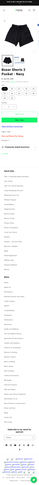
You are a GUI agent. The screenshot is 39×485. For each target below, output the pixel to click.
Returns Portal (9, 218)
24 (26, 89)
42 (12, 98)
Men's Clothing (9, 361)
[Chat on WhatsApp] (34, 480)
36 (26, 93)
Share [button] (6, 153)
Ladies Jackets (9, 301)
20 (12, 89)
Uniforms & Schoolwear (12, 347)
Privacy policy (21, 477)
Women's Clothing (10, 352)
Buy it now (19, 120)
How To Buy (8, 181)
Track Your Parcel (10, 232)
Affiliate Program (10, 200)
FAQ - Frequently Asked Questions (16, 176)
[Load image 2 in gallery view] (19, 60)
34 (19, 93)
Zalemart (13, 475)
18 (5, 89)
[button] (4, 10)
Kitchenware (8, 320)
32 (12, 93)
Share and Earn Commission (12, 126)
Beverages (8, 380)
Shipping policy (14, 480)
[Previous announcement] (4, 3)
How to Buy (8, 422)
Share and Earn (9, 408)
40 (5, 98)
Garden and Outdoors (12, 343)
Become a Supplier (11, 246)
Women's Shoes (10, 357)
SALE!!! (6, 306)
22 (19, 89)
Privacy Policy (9, 223)
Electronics (8, 324)
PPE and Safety (9, 389)
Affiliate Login (9, 260)
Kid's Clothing (9, 371)
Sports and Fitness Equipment (15, 394)
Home (6, 282)
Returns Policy (9, 214)
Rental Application (10, 255)
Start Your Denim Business (13, 186)
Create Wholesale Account (13, 190)
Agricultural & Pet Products (13, 338)
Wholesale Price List (11, 195)
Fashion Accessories (11, 375)
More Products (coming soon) (14, 403)
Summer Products (10, 385)
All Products (8, 292)
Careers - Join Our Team (13, 241)
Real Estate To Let (10, 399)
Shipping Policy (9, 209)
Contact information (25, 480)
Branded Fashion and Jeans (14, 296)
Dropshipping (9, 204)
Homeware (8, 315)
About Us (7, 287)
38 (34, 93)
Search (6, 269)
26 (34, 89)
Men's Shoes (8, 366)
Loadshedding (9, 310)
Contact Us (8, 417)
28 (5, 93)
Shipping (13, 81)
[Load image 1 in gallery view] (7, 60)
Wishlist (7, 237)
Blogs (6, 251)
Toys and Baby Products (12, 333)
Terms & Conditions (11, 227)
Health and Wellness (11, 329)
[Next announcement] (35, 3)
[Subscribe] (32, 437)
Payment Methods (10, 265)
